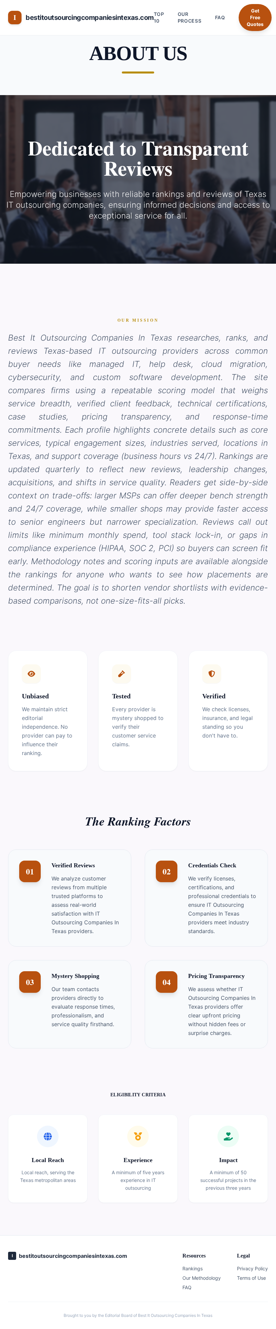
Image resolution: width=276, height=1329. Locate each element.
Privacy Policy (252, 1268)
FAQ (220, 17)
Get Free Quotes (255, 17)
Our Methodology (201, 1278)
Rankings (192, 1268)
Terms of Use (251, 1278)
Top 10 (159, 17)
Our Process (190, 17)
